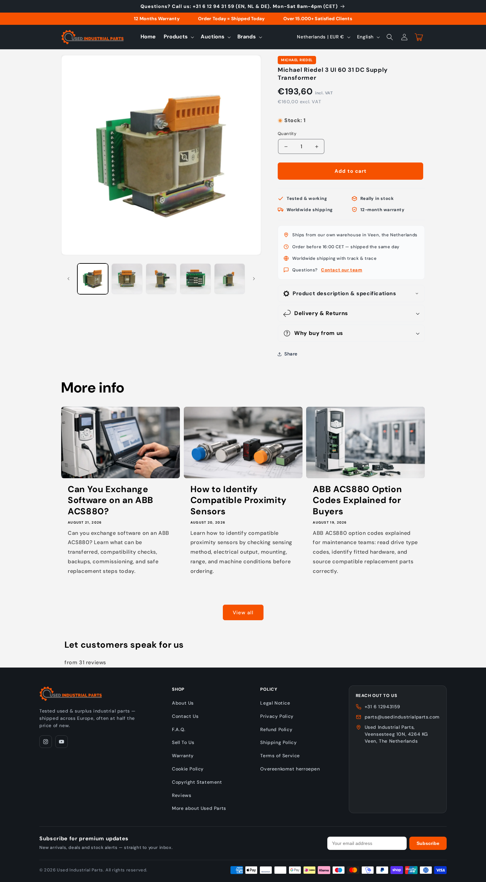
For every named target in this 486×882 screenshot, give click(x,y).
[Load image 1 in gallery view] (92, 278)
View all (243, 612)
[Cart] (419, 37)
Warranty (183, 756)
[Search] (390, 37)
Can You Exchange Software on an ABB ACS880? (110, 500)
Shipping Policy (278, 742)
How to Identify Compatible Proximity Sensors (238, 500)
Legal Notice (275, 703)
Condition (288, 114)
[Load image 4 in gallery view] (195, 278)
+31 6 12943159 (382, 707)
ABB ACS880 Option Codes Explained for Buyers (357, 500)
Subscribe (428, 843)
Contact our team (341, 270)
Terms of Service (280, 756)
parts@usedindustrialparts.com (402, 717)
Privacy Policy (276, 716)
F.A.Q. (178, 729)
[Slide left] (68, 278)
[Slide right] (254, 278)
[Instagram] (45, 741)
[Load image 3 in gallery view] (161, 278)
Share (291, 354)
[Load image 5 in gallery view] (229, 278)
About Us (183, 703)
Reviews (181, 795)
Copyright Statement (197, 782)
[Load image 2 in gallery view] (126, 278)
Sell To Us (183, 742)
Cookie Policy (188, 769)
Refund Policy (276, 729)
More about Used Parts (199, 808)
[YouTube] (61, 741)
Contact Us (185, 716)
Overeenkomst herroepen (290, 769)
